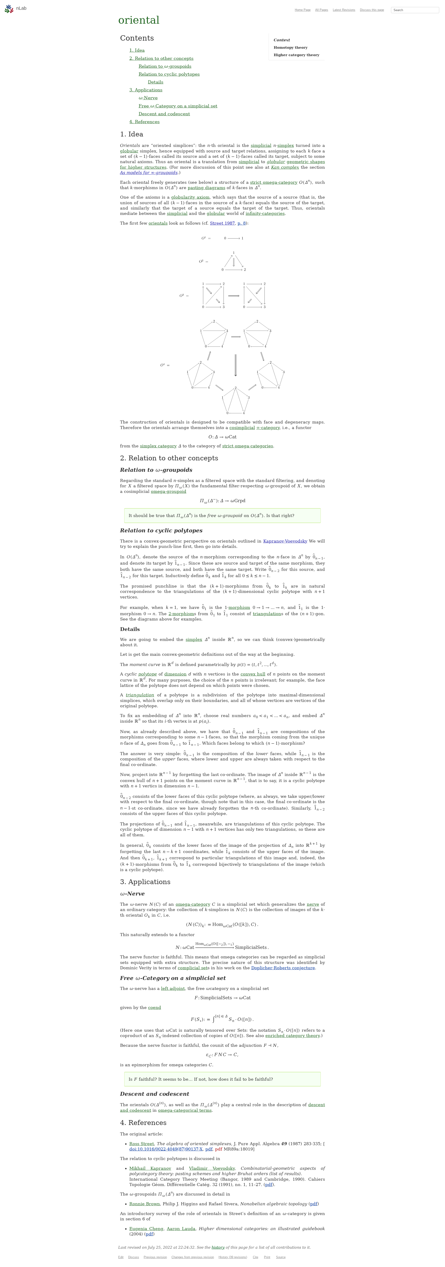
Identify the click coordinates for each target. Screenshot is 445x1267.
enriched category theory (292, 1035)
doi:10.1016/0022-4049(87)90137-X (166, 1149)
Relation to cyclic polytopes (169, 74)
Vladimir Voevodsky (211, 1168)
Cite (255, 1257)
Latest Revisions (344, 10)
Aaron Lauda (181, 1228)
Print (267, 1257)
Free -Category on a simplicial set (178, 105)
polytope (147, 674)
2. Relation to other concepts (161, 58)
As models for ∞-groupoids (149, 172)
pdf (208, 1149)
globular (129, 151)
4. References (144, 121)
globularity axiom (190, 197)
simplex (285, 145)
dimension (175, 674)
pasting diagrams (206, 187)
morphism (239, 607)
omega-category (193, 904)
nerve (313, 904)
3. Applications (145, 89)
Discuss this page (372, 10)
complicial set (192, 967)
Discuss (133, 1257)
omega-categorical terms (185, 1110)
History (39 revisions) (233, 1257)
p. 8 (242, 223)
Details (155, 81)
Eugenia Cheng (146, 1228)
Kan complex (285, 167)
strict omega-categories (247, 445)
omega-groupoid (168, 491)
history (218, 1247)
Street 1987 (222, 223)
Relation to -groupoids (165, 66)
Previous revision (155, 1257)
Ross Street (141, 1143)
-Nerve (148, 97)
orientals (158, 223)
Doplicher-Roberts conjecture (283, 967)
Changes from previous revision (193, 1257)
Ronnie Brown (144, 1203)
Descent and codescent (164, 113)
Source (281, 1257)
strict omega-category (273, 182)
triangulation (267, 613)
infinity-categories (265, 213)
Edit (121, 1257)
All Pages (321, 10)
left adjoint (173, 988)
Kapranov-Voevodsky (285, 541)
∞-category (268, 427)
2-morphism (181, 613)
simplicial (261, 145)
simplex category (158, 445)
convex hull (253, 674)
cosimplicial (242, 427)
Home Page (303, 10)
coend (154, 1007)
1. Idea (137, 50)
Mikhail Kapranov (150, 1168)
